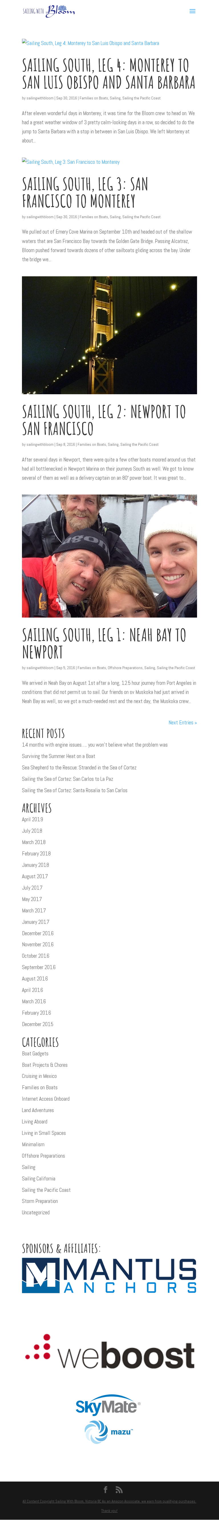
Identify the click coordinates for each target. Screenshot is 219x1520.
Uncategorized (36, 1212)
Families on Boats (94, 98)
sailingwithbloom (40, 98)
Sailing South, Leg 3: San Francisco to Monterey (85, 192)
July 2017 (32, 887)
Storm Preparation (40, 1201)
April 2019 (32, 819)
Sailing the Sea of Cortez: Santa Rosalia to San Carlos (74, 790)
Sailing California (38, 1178)
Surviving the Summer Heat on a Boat (58, 756)
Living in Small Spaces (44, 1133)
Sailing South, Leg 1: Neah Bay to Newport (104, 643)
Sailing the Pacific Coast (141, 98)
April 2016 (32, 990)
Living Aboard (34, 1121)
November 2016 (38, 944)
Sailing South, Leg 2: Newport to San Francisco (104, 420)
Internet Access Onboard (46, 1098)
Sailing (115, 98)
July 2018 (32, 830)
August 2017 (35, 876)
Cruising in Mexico (39, 1076)
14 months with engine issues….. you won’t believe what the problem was (95, 744)
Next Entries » (183, 722)
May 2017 (32, 899)
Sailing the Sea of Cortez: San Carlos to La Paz (67, 779)
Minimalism (33, 1144)
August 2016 (35, 978)
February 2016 (36, 1012)
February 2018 (36, 853)
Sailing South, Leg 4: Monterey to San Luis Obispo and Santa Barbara (109, 73)
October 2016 (35, 955)
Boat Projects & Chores (45, 1065)
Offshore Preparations (125, 667)
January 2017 (35, 922)
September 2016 (39, 967)
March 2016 (34, 1001)
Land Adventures (38, 1110)
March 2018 (34, 842)
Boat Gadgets (35, 1053)
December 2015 (37, 1024)
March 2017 (34, 910)
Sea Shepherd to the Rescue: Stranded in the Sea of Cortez (79, 767)
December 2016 (38, 933)
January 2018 (35, 865)
